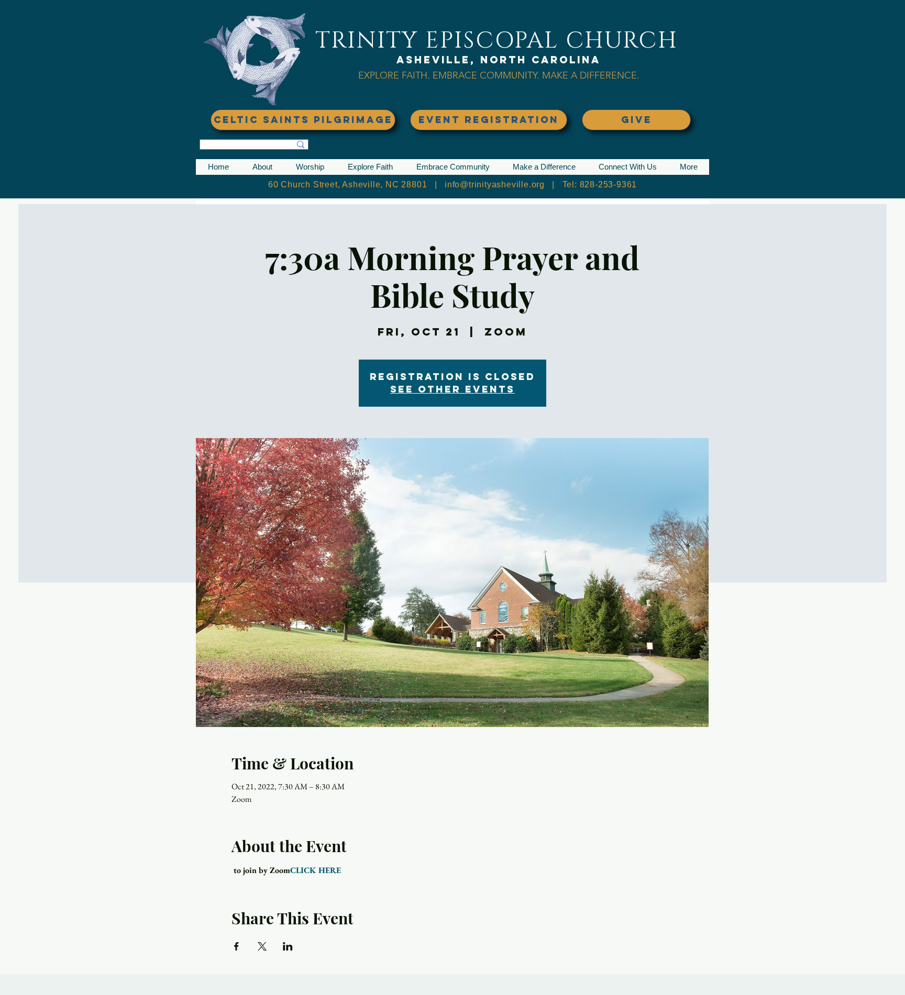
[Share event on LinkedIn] (288, 946)
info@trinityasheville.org (495, 184)
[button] (262, 167)
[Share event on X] (262, 946)
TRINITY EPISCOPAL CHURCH (496, 40)
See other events (452, 389)
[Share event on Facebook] (236, 946)
